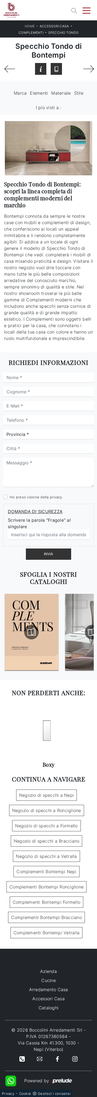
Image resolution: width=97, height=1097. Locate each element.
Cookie (25, 1093)
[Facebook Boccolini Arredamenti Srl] (57, 1058)
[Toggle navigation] (86, 10)
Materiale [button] (61, 93)
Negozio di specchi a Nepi (46, 795)
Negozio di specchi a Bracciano (46, 841)
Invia (48, 554)
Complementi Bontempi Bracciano (46, 917)
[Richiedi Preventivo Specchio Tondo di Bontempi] (40, 69)
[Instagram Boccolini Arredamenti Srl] (75, 1058)
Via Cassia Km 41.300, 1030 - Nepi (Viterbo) (48, 1046)
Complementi (31, 33)
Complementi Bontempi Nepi (46, 871)
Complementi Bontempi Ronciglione (46, 887)
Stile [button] (78, 93)
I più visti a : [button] (48, 107)
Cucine (48, 980)
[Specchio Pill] (9, 69)
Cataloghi (48, 1007)
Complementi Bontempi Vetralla (46, 932)
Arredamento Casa (48, 989)
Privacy (8, 1093)
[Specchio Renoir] (88, 69)
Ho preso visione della (36, 497)
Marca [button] (20, 93)
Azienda (48, 971)
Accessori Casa (54, 26)
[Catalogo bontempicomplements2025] (31, 632)
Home (30, 26)
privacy (56, 497)
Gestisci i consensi (54, 1093)
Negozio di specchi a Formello (46, 825)
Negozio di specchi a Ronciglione (46, 810)
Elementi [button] (39, 93)
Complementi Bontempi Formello (46, 902)
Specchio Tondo (63, 33)
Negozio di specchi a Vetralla (46, 856)
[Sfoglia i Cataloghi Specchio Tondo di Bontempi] (56, 69)
